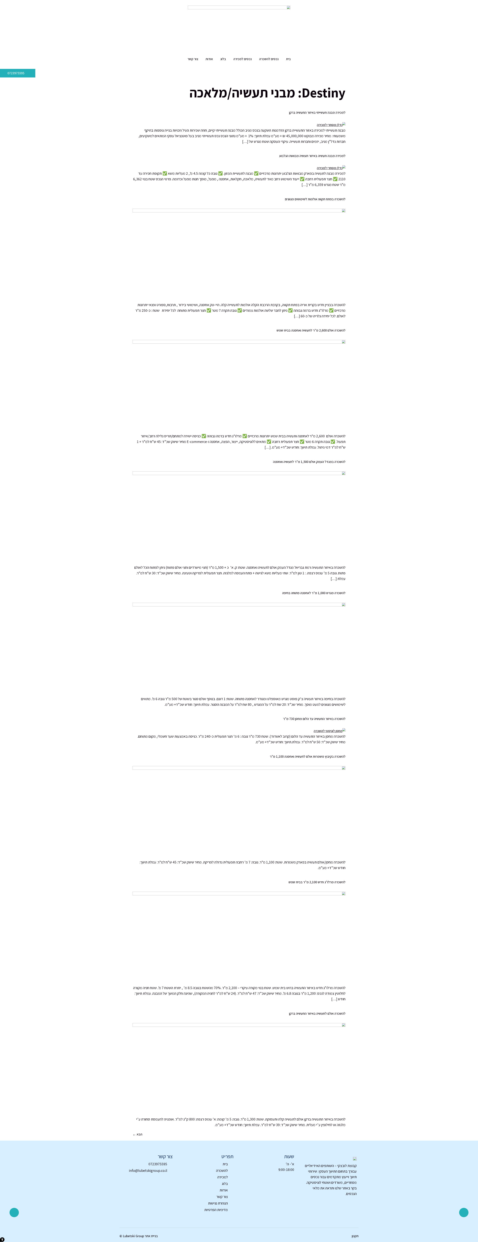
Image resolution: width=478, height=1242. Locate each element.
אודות (209, 59)
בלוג (223, 59)
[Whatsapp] (463, 1212)
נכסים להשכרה (269, 59)
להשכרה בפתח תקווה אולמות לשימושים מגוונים (315, 199)
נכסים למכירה (242, 59)
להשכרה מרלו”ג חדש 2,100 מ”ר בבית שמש (316, 882)
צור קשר (192, 59)
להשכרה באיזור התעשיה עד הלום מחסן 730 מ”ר (314, 719)
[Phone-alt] (14, 1212)
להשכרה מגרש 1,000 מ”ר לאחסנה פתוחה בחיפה (313, 593)
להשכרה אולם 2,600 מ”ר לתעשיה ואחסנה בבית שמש (311, 330)
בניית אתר (151, 1236)
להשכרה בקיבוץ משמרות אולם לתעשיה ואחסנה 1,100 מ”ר (307, 756)
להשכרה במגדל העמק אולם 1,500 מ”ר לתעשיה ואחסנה (309, 462)
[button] (2, 1239)
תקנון (355, 1236)
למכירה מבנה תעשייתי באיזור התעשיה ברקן (317, 112)
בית (288, 59)
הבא (137, 1134)
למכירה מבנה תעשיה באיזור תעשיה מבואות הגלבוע (312, 156)
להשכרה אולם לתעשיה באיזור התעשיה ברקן (317, 1013)
